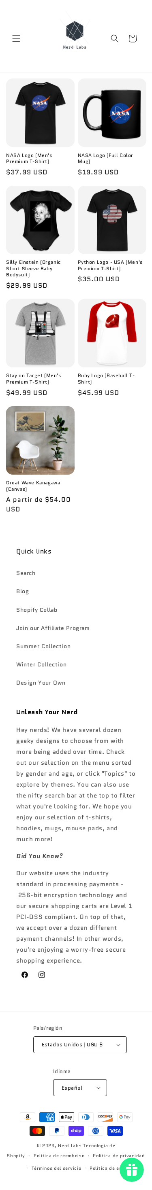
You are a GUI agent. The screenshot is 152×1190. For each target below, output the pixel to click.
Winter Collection (41, 664)
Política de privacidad (119, 1155)
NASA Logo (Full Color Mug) (106, 158)
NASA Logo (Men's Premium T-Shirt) (29, 158)
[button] (16, 38)
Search (26, 573)
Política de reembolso (59, 1155)
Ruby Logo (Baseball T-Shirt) (106, 378)
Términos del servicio (56, 1168)
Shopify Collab (36, 610)
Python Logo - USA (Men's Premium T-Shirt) (110, 265)
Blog (22, 591)
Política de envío (109, 1168)
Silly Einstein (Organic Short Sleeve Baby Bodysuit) (33, 268)
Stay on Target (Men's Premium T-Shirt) (33, 378)
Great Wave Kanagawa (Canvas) (33, 485)
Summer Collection (43, 646)
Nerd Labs (69, 1145)
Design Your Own (41, 683)
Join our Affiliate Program (53, 628)
